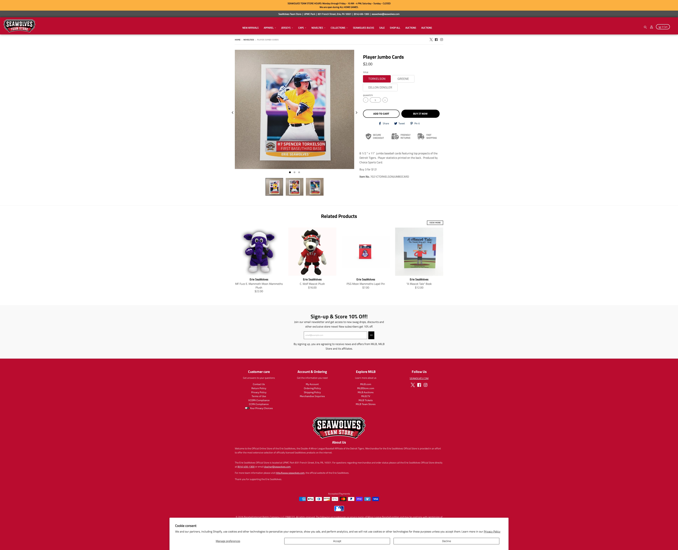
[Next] (356, 113)
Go (371, 335)
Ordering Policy (312, 388)
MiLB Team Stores (366, 404)
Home (237, 39)
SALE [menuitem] (382, 27)
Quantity (368, 95)
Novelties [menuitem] (317, 27)
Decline (446, 541)
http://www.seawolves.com (290, 473)
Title (365, 72)
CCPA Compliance (259, 404)
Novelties (248, 39)
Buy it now (420, 113)
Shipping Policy (312, 392)
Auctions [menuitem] (410, 27)
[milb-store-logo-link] (339, 510)
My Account (312, 384)
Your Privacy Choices (261, 408)
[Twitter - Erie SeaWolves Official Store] (431, 39)
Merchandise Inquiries (312, 396)
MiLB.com (365, 384)
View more (435, 222)
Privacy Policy (492, 531)
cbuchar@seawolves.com (277, 466)
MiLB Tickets (366, 400)
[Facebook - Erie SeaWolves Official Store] (436, 39)
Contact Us (259, 384)
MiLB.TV (365, 396)
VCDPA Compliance (259, 400)
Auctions (426, 27)
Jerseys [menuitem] (286, 27)
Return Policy (258, 388)
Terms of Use (259, 396)
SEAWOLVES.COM (419, 378)
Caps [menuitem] (301, 27)
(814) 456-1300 (246, 466)
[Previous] (233, 113)
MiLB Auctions (366, 392)
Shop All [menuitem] (395, 27)
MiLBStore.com (365, 388)
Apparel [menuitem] (269, 27)
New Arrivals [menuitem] (250, 27)
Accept (337, 541)
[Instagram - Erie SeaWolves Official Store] (441, 39)
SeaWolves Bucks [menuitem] (363, 27)
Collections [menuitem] (338, 27)
